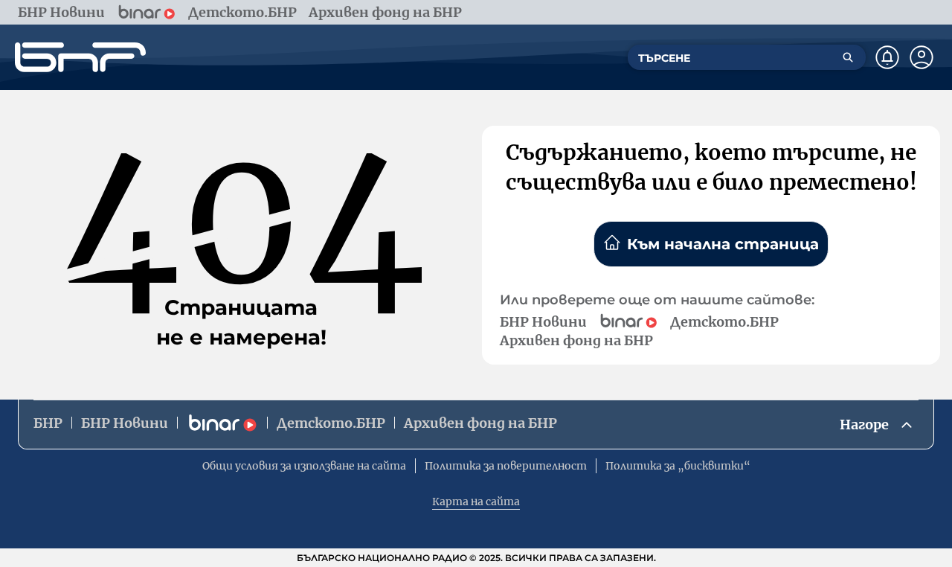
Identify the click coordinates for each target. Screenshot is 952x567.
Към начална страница (723, 244)
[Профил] (921, 57)
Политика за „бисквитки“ (677, 465)
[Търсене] (848, 57)
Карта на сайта (476, 501)
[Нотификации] (887, 57)
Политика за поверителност (506, 465)
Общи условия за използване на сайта (304, 465)
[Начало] (80, 57)
